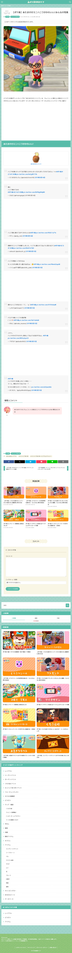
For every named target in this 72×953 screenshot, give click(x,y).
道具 (7, 887)
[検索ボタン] (70, 2)
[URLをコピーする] (63, 461)
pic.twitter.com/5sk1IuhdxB (29, 320)
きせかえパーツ (10, 895)
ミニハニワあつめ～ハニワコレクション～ (41, 456)
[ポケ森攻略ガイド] (36, 2)
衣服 (6, 832)
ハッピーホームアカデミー (13, 816)
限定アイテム (9, 836)
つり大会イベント (10, 784)
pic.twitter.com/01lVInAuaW (46, 305)
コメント (9, 556)
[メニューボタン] (2, 2)
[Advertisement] (36, 120)
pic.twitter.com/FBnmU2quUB (49, 264)
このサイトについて (21, 947)
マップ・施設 (9, 805)
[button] (9, 461)
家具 (6, 828)
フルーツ (8, 875)
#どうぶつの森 (18, 192)
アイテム (8, 845)
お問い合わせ (53, 947)
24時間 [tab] (14, 618)
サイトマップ (31, 947)
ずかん (7, 824)
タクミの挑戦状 (10, 796)
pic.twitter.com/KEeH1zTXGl (24, 248)
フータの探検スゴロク (12, 820)
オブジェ (8, 841)
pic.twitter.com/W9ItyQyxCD (18, 338)
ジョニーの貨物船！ (11, 812)
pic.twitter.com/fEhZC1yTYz (46, 233)
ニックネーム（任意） (12, 580)
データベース (9, 899)
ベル (7, 856)
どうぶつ (8, 800)
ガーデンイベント (10, 779)
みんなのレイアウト (12, 456)
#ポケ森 (59, 172)
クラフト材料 (9, 860)
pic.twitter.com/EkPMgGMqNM (34, 192)
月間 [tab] (58, 618)
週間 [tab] (36, 618)
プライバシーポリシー (42, 947)
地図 (7, 883)
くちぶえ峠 (9, 808)
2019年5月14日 (40, 177)
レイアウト (8, 771)
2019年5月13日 (31, 251)
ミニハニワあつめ (15, 16)
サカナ (8, 864)
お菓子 (8, 879)
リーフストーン (10, 853)
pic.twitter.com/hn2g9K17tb (27, 174)
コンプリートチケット (12, 849)
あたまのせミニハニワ (36, 164)
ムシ (7, 868)
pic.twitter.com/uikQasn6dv (42, 387)
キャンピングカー (10, 891)
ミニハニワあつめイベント (13, 788)
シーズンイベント (10, 775)
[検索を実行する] (67, 605)
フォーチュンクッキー (12, 792)
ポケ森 (7, 16)
